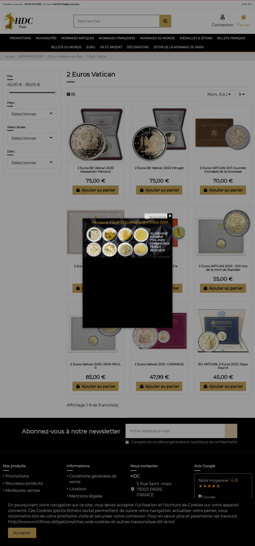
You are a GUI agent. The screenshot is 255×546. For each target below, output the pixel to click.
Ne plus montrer (158, 217)
